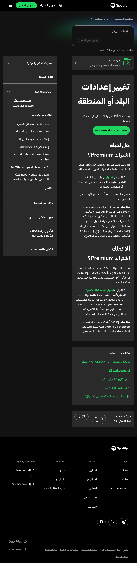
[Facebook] (101, 522)
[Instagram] (124, 522)
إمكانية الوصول (121, 556)
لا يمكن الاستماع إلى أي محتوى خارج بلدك (106, 361)
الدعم (62, 470)
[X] (112, 522)
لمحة (125, 470)
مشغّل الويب (59, 479)
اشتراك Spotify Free (23, 484)
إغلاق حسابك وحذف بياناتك (33, 139)
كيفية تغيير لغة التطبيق (117, 388)
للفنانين (93, 470)
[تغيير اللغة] (60, 5)
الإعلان (93, 488)
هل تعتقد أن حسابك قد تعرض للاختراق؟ (107, 396)
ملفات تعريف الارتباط (69, 549)
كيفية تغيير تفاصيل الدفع (116, 379)
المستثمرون (90, 497)
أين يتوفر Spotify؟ (119, 370)
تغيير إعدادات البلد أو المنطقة (32, 131)
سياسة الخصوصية (89, 549)
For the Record (119, 488)
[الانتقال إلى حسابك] (76, 62)
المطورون (91, 479)
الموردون (92, 506)
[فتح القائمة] (11, 5)
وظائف (124, 479)
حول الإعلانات (51, 549)
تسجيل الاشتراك (48, 5)
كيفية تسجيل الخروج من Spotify (30, 167)
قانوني (125, 549)
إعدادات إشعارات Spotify (34, 147)
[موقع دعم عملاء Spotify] (119, 5)
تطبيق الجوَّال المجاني (54, 488)
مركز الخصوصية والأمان (110, 549)
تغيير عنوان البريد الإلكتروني (33, 124)
